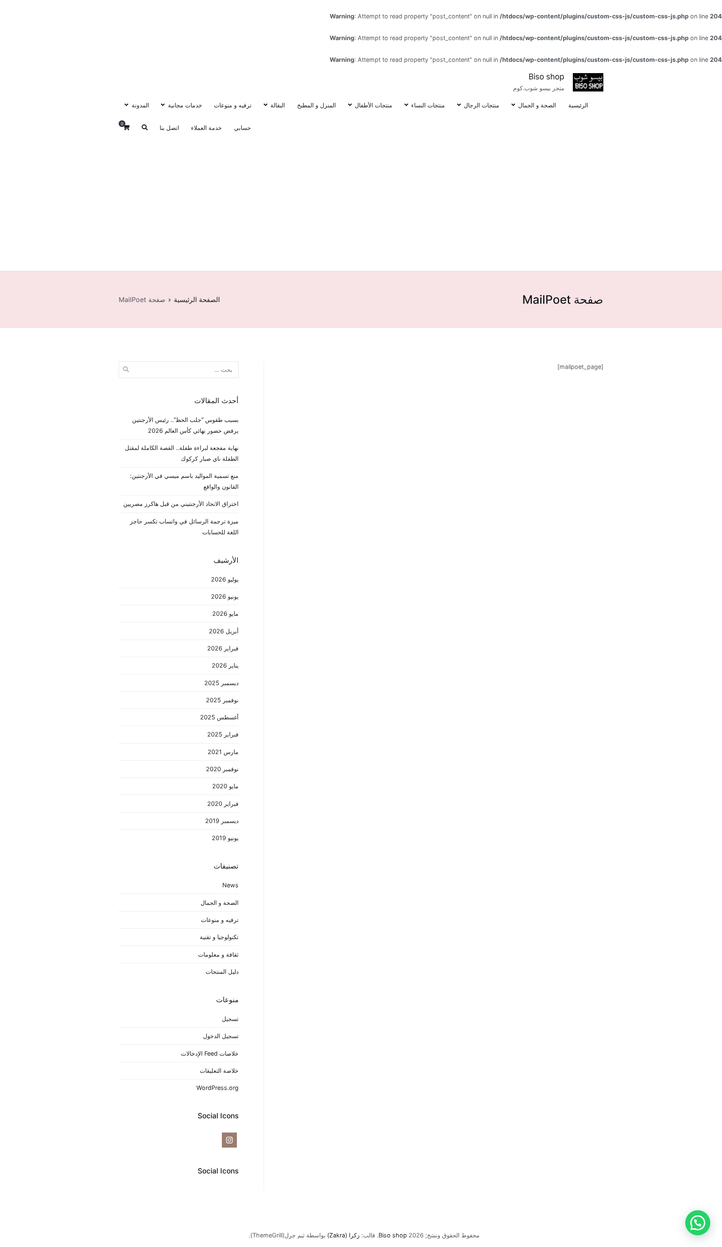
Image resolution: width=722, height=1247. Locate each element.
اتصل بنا (169, 127)
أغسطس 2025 (219, 717)
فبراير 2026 (223, 648)
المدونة (140, 105)
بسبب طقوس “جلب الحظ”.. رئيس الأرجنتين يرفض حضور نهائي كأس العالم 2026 (185, 425)
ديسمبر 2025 (221, 682)
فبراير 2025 (223, 734)
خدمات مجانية (185, 105)
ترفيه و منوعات (233, 105)
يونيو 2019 (225, 837)
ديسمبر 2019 (222, 820)
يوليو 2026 (225, 579)
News (230, 885)
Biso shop (546, 76)
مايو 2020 (225, 786)
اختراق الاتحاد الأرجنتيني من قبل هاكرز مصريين (181, 503)
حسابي (242, 127)
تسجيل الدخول (221, 1035)
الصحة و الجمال (537, 105)
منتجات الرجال (481, 105)
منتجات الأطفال (373, 105)
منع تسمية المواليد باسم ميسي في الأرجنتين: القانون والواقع (184, 481)
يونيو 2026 (225, 596)
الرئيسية (578, 105)
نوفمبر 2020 (222, 768)
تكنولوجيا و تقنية (219, 936)
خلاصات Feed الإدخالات (210, 1053)
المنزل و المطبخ (316, 105)
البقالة (277, 105)
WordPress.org (217, 1087)
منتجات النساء (428, 105)
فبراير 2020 (223, 803)
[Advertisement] (361, 202)
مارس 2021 (223, 751)
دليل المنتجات (222, 971)
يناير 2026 (225, 665)
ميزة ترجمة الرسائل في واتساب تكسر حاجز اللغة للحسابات (184, 527)
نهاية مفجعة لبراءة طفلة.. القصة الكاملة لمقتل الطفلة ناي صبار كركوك (182, 453)
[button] (697, 1222)
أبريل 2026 (224, 631)
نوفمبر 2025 (222, 700)
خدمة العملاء (206, 127)
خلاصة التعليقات (219, 1070)
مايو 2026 (225, 613)
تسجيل (230, 1018)
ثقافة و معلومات (218, 954)
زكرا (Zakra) (343, 1235)
